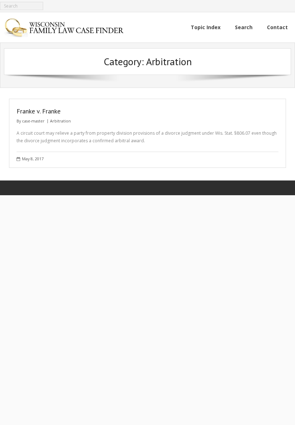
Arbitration (60, 121)
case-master (33, 121)
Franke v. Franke (38, 111)
